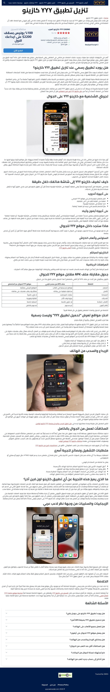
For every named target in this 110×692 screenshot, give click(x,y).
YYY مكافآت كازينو (31, 2)
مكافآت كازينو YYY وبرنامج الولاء (70, 441)
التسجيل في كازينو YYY (66, 2)
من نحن (53, 684)
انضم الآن (18, 50)
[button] (55, 613)
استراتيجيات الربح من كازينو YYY (46, 445)
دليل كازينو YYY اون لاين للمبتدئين (70, 91)
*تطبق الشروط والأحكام (18, 44)
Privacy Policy (63, 684)
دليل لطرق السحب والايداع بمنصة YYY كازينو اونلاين (54, 423)
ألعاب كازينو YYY (82, 2)
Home (106, 18)
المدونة (45, 684)
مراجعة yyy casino (15, 2)
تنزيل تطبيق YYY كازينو (47, 2)
